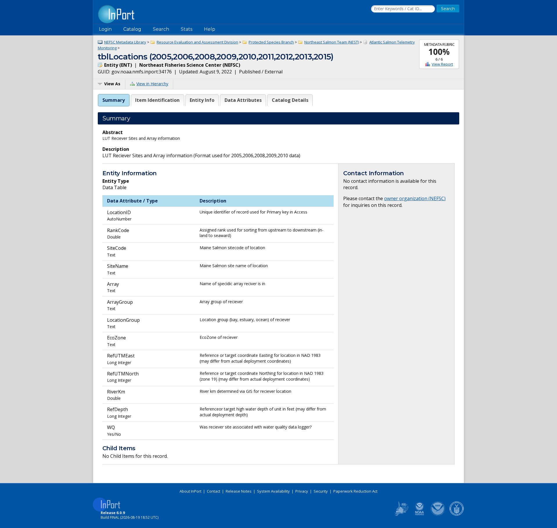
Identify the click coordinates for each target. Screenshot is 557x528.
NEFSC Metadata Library (125, 42)
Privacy (301, 491)
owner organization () (415, 198)
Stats (186, 29)
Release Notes (239, 491)
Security (321, 491)
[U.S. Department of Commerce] (456, 514)
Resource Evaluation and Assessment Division (197, 42)
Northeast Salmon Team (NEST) (331, 42)
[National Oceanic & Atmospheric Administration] (438, 514)
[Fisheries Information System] (400, 514)
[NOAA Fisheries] (419, 514)
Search (161, 29)
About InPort (190, 491)
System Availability (273, 491)
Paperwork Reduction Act (355, 491)
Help (209, 29)
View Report (442, 64)
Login (105, 29)
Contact (213, 491)
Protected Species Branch (271, 42)
